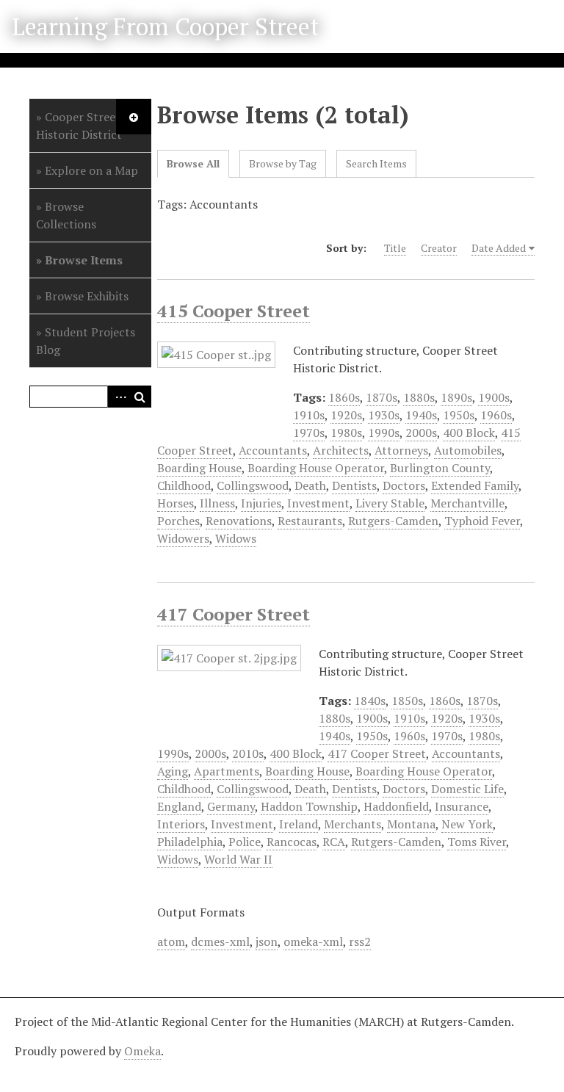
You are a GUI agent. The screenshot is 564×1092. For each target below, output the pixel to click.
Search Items (376, 163)
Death (310, 485)
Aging (172, 771)
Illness (217, 503)
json (267, 941)
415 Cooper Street (233, 310)
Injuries (261, 503)
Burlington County (440, 468)
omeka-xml (313, 941)
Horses (175, 503)
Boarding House (199, 468)
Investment (318, 503)
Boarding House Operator (315, 468)
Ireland (298, 824)
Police (244, 842)
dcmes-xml (220, 941)
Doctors (404, 485)
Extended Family (474, 485)
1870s (381, 397)
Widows (235, 538)
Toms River (476, 842)
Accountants (273, 450)
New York (467, 824)
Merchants (352, 824)
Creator (439, 248)
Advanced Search (118, 397)
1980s (346, 432)
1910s (309, 415)
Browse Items (84, 260)
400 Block (469, 432)
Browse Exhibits (87, 296)
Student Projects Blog (85, 341)
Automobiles (468, 450)
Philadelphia (190, 842)
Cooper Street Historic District (79, 125)
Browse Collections (66, 215)
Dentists (354, 485)
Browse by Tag (283, 163)
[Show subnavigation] (133, 116)
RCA (333, 842)
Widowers (183, 538)
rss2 (360, 941)
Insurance (461, 806)
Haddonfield (396, 806)
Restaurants (310, 521)
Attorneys (401, 450)
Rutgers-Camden (393, 521)
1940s (421, 415)
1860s (344, 397)
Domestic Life (467, 789)
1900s (494, 397)
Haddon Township (309, 806)
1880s (419, 397)
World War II (238, 859)
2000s (421, 432)
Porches (178, 521)
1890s (456, 397)
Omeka (142, 1051)
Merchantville (467, 503)
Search (140, 397)
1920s (346, 415)
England (179, 806)
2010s (248, 753)
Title (395, 248)
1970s (309, 432)
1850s (407, 701)
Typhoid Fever (482, 521)
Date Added (498, 248)
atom (171, 941)
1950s (458, 415)
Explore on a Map (91, 170)
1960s (496, 415)
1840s (370, 701)
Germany (231, 806)
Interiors (181, 824)
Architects (341, 450)
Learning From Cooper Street (165, 26)
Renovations (239, 521)
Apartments (226, 771)
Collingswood (253, 485)
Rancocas (292, 842)
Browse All (193, 163)
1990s (384, 432)
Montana (411, 824)
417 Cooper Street (233, 614)
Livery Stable (389, 503)
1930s (384, 415)
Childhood (184, 485)
